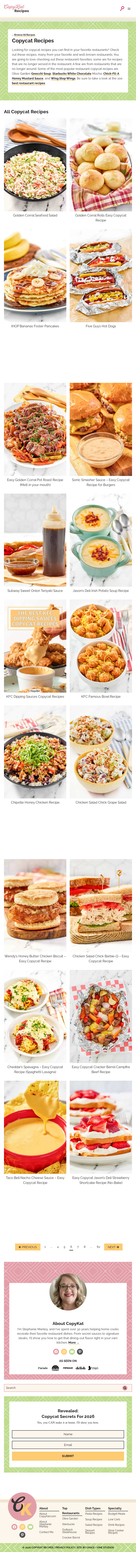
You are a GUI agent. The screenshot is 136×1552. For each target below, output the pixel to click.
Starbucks (68, 1524)
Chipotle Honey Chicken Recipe (35, 802)
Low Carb (114, 1519)
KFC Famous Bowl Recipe (101, 697)
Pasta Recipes (93, 1513)
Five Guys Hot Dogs (101, 326)
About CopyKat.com (47, 1515)
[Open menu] (129, 8)
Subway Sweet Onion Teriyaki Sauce (35, 591)
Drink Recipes (116, 1524)
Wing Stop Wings (63, 78)
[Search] (124, 1388)
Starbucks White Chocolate (71, 73)
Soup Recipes (93, 1519)
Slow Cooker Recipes (116, 1531)
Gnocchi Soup (41, 73)
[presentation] (35, 164)
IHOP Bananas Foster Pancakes (35, 326)
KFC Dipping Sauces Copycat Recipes (35, 697)
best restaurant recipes (28, 83)
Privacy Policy (65, 1547)
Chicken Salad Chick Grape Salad (101, 802)
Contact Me (46, 1532)
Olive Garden (70, 1518)
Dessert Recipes (90, 1531)
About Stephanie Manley (45, 1524)
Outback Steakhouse (69, 1531)
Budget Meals (116, 1513)
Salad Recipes (93, 1524)
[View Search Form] (122, 8)
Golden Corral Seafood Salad (35, 215)
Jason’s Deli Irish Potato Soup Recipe (101, 591)
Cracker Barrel (71, 1537)
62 (98, 1246)
